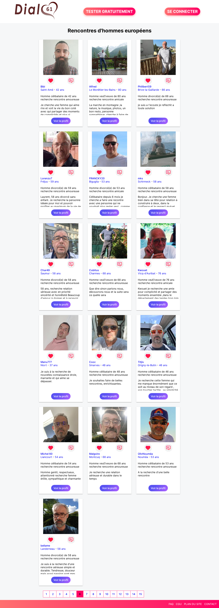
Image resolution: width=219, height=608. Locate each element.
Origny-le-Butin (147, 365)
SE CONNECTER (182, 11)
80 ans (122, 89)
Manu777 (46, 362)
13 (127, 594)
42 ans (60, 89)
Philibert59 (144, 86)
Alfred (93, 86)
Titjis (141, 362)
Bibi (43, 86)
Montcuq (94, 457)
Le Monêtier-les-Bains (102, 89)
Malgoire (94, 453)
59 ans (55, 181)
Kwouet (142, 270)
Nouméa (143, 457)
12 (120, 594)
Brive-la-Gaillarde (148, 89)
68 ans (107, 273)
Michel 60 (46, 453)
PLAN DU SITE (193, 604)
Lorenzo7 (46, 178)
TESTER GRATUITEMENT (109, 11)
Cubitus (94, 270)
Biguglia (94, 181)
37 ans (54, 365)
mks (140, 178)
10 (106, 594)
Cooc (92, 362)
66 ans (166, 89)
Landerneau (48, 548)
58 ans (157, 181)
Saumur (45, 273)
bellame (45, 545)
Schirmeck (144, 181)
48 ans (106, 365)
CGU (179, 604)
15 (140, 594)
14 (133, 594)
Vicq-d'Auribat (146, 273)
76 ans (162, 273)
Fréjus (44, 181)
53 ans (105, 181)
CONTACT (210, 604)
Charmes (94, 273)
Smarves (94, 365)
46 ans (163, 365)
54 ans (59, 457)
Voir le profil (61, 120)
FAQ (171, 604)
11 (113, 594)
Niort (44, 365)
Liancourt (46, 457)
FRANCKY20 (97, 178)
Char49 (45, 270)
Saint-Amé (47, 89)
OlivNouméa (145, 453)
